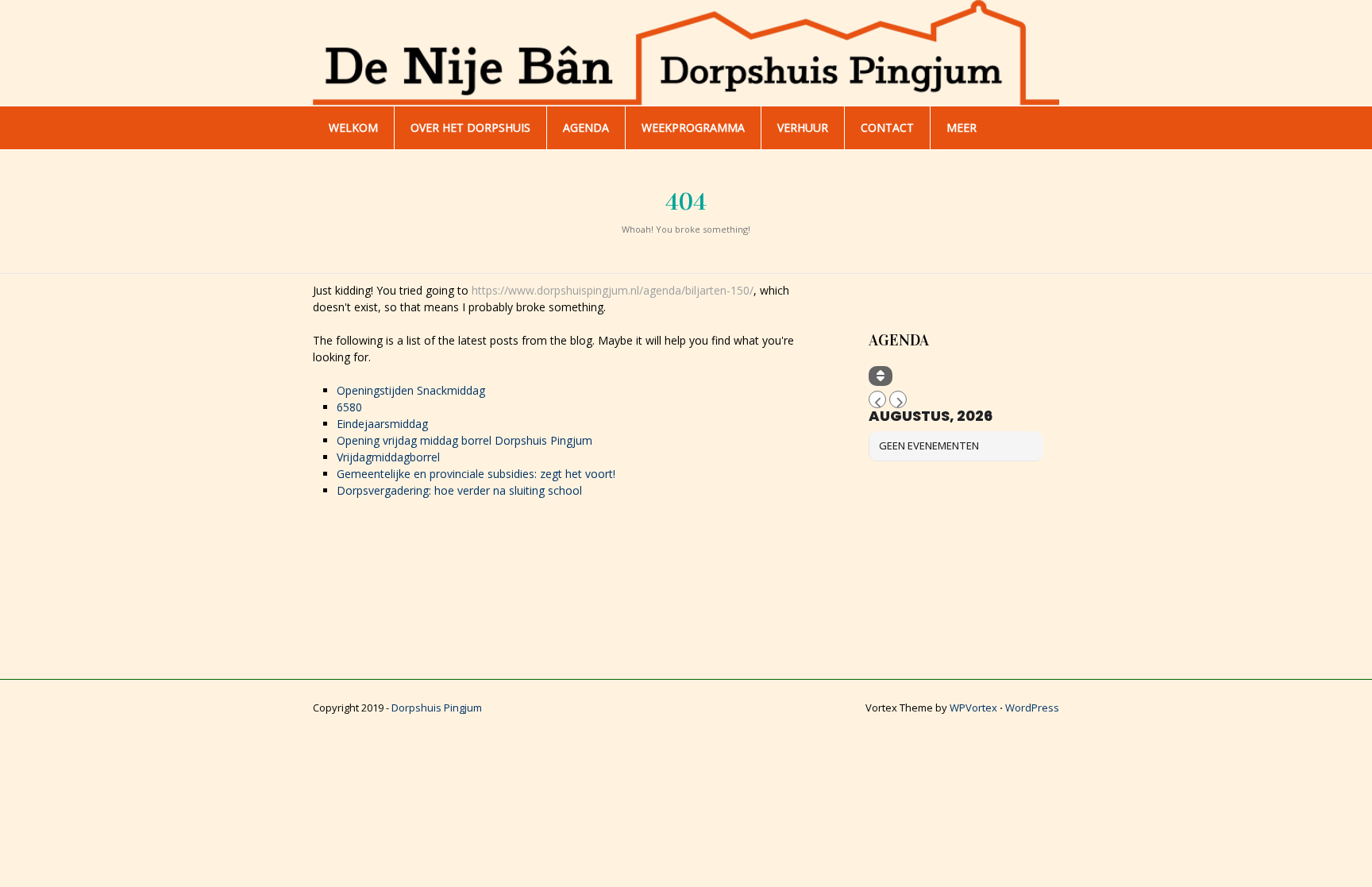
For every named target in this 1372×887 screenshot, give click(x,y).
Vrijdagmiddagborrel (388, 457)
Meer (961, 127)
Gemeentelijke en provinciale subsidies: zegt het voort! (476, 473)
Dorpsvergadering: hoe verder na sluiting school (459, 490)
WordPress (1032, 707)
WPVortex (973, 707)
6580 (349, 407)
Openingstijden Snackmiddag (411, 390)
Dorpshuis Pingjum (436, 707)
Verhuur (802, 127)
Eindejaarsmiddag (382, 423)
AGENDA (586, 127)
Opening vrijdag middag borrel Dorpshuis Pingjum (464, 440)
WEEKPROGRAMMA (693, 127)
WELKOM (353, 127)
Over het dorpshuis (470, 127)
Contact (887, 127)
